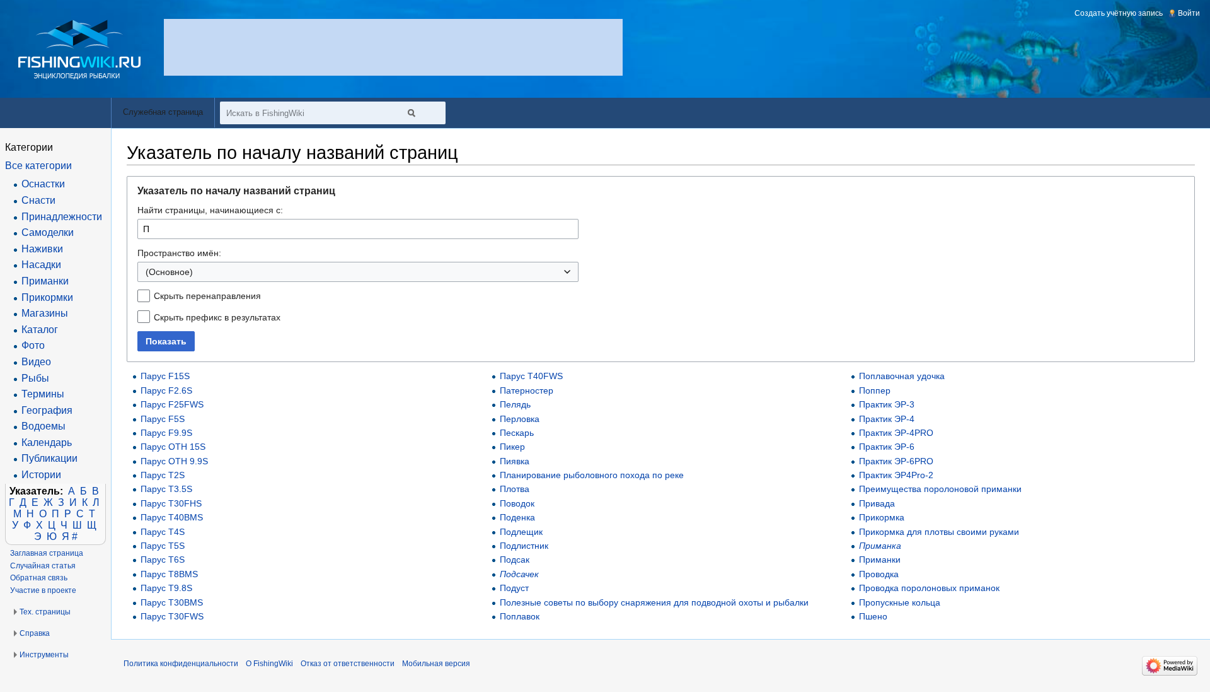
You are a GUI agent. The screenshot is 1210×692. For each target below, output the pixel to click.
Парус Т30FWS (172, 616)
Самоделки (47, 232)
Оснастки (43, 184)
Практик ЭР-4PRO (896, 433)
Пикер (512, 447)
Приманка (880, 546)
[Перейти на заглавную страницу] (79, 49)
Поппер (874, 390)
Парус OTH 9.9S (174, 461)
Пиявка (514, 461)
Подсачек (519, 574)
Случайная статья (43, 565)
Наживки (42, 248)
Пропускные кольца (899, 602)
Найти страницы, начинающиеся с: (210, 210)
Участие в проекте (43, 590)
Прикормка (881, 517)
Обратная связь (38, 577)
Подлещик (521, 532)
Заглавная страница (46, 553)
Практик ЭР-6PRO (896, 461)
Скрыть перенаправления (207, 296)
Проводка (879, 574)
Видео (36, 361)
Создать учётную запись (1119, 13)
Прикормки (47, 297)
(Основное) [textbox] (169, 272)
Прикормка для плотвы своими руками (939, 532)
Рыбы (35, 378)
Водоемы (43, 426)
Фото (33, 345)
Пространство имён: (179, 253)
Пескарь (517, 433)
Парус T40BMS (172, 517)
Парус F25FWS (172, 404)
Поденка (517, 517)
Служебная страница (163, 112)
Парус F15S (165, 376)
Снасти (38, 200)
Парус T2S (163, 475)
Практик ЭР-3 (886, 404)
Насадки (41, 264)
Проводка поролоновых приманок (929, 588)
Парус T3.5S (166, 489)
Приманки (880, 559)
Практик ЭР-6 (886, 447)
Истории (41, 474)
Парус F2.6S (166, 390)
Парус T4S (163, 532)
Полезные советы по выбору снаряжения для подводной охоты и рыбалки (654, 602)
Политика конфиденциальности (181, 663)
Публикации (49, 458)
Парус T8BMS (169, 574)
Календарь (46, 442)
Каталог (39, 329)
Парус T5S (163, 546)
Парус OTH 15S (173, 447)
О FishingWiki (269, 663)
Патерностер (526, 390)
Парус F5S (163, 419)
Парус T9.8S (166, 588)
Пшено (873, 616)
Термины (42, 394)
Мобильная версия (436, 663)
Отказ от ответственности (348, 663)
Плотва (514, 489)
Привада (877, 503)
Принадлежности (61, 216)
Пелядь (515, 404)
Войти (1189, 13)
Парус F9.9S (166, 433)
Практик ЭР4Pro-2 (896, 475)
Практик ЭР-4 (886, 419)
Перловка (519, 419)
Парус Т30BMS (172, 602)
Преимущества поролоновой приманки (940, 489)
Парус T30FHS (171, 503)
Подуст (514, 588)
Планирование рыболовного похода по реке (592, 475)
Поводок (517, 503)
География (46, 410)
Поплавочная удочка (902, 376)
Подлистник (524, 546)
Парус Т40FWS (531, 376)
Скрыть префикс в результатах (217, 317)
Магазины (44, 313)
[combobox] (358, 272)
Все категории (38, 165)
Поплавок (519, 616)
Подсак (514, 559)
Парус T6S (163, 559)
